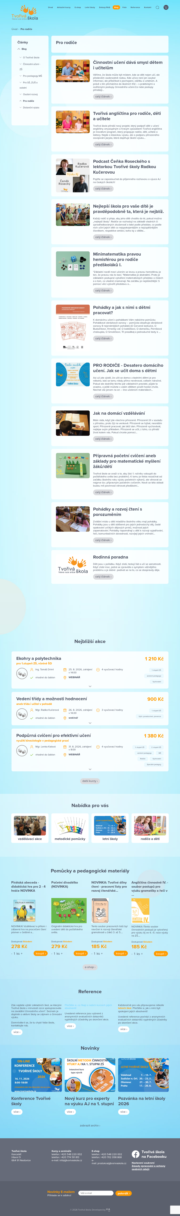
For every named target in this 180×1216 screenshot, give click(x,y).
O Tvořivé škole (31, 57)
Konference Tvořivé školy (31, 1101)
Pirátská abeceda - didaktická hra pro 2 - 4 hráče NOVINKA (28, 886)
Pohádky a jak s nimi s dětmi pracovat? (121, 310)
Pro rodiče (28, 101)
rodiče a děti (150, 838)
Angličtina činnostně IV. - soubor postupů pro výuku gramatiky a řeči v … (149, 888)
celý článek (102, 96)
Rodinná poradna (110, 557)
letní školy (110, 838)
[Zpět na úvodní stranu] (25, 12)
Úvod (50, 7)
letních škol (124, 1008)
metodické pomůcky (70, 838)
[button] (157, 7)
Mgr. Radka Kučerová (47, 710)
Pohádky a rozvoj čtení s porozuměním (117, 512)
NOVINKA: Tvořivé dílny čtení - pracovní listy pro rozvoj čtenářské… (109, 886)
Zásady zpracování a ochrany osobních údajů (148, 1167)
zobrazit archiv (89, 1125)
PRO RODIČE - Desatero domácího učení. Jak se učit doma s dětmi (128, 368)
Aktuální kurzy (64, 7)
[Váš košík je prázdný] (166, 7)
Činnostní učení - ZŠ (30, 66)
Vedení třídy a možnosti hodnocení (51, 698)
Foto (124, 7)
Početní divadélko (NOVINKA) (64, 884)
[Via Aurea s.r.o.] (108, 1210)
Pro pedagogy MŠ (32, 76)
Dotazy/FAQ (104, 7)
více (16, 1032)
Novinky (90, 1048)
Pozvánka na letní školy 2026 (141, 1101)
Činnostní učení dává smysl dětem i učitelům (128, 65)
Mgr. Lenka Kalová (45, 746)
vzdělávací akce (30, 838)
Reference (135, 7)
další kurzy (89, 781)
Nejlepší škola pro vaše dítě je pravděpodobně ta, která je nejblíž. (128, 209)
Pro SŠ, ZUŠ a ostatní (29, 85)
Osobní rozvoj (30, 94)
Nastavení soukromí (143, 1163)
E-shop (78, 7)
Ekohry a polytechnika (38, 658)
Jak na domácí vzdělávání (119, 413)
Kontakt (147, 7)
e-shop (89, 967)
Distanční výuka (31, 107)
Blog (116, 7)
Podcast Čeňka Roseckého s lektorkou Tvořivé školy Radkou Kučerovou (124, 166)
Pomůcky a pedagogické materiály (90, 870)
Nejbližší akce (90, 641)
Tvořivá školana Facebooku (154, 1154)
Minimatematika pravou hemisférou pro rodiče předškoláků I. (117, 259)
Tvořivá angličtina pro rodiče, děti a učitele (127, 116)
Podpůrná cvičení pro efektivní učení (53, 735)
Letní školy (90, 7)
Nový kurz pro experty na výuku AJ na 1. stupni (89, 1101)
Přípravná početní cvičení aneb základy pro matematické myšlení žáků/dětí (126, 461)
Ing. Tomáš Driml (44, 669)
